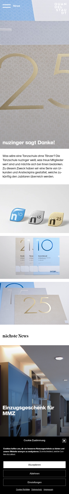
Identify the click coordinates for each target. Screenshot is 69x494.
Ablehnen (34, 473)
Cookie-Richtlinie (23, 490)
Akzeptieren (34, 464)
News (16, 6)
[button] (64, 440)
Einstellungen (35, 482)
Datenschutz (36, 490)
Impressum (48, 490)
